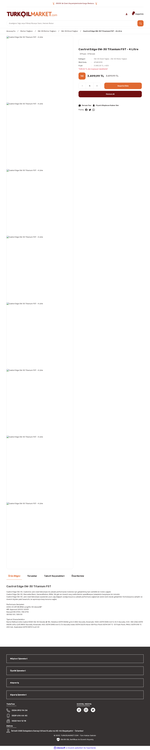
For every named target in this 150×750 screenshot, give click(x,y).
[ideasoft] (59, 748)
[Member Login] (127, 14)
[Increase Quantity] (97, 86)
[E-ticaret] (74, 748)
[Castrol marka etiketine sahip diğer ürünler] (87, 42)
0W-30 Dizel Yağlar (101, 59)
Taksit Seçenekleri (54, 576)
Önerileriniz (77, 576)
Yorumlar (32, 576)
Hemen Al (110, 94)
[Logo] (31, 14)
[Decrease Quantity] (82, 86)
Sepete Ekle (123, 86)
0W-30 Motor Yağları (119, 59)
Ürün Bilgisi (14, 576)
